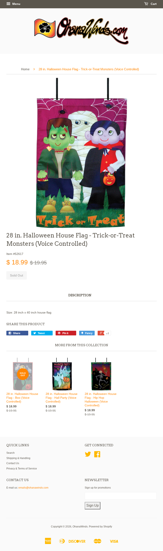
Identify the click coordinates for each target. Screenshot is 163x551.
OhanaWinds (80, 526)
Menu (15, 4)
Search (10, 452)
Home (25, 69)
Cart (153, 4)
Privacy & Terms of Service (21, 468)
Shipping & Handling (18, 458)
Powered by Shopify (100, 526)
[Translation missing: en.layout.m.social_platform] (88, 455)
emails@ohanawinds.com (33, 487)
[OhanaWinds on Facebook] (97, 455)
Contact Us (12, 463)
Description (79, 295)
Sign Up (92, 505)
